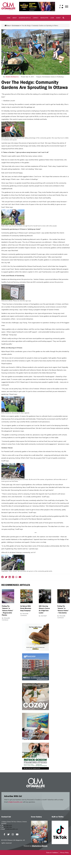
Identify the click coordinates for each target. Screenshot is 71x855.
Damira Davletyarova (12, 77)
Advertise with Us (25, 18)
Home (8, 18)
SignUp (58, 18)
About (14, 18)
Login (52, 18)
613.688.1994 (8, 827)
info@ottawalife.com (15, 802)
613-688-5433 (7, 825)
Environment (16, 25)
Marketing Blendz (39, 846)
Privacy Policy (64, 852)
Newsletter (44, 18)
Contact (35, 18)
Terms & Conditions (52, 852)
